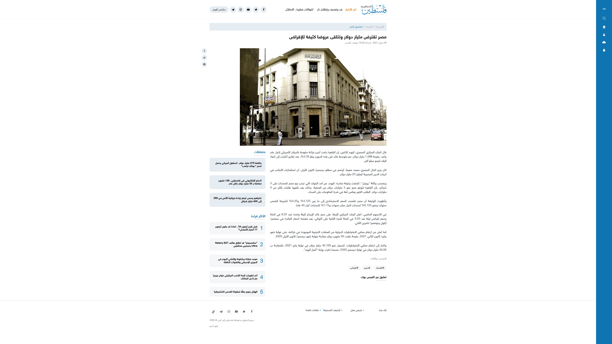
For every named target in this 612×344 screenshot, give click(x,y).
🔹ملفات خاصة (314, 310)
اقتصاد (369, 26)
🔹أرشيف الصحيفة (333, 310)
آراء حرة (382, 310)
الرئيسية (380, 26)
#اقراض (354, 267)
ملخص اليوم (219, 9)
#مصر (367, 267)
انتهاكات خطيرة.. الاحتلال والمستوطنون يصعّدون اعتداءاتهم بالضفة (297, 9)
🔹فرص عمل (358, 310)
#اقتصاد (380, 267)
